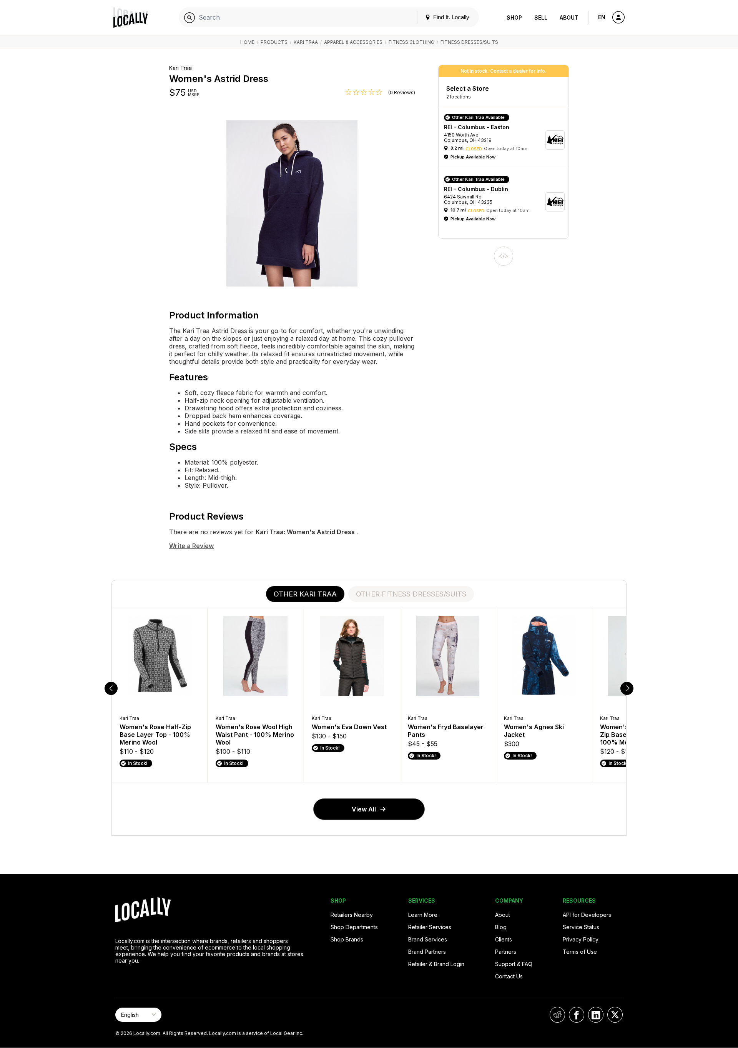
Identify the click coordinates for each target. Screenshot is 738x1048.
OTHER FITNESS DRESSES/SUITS (411, 594)
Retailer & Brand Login (436, 964)
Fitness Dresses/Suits (469, 42)
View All (364, 809)
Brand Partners (427, 951)
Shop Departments (354, 927)
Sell (540, 17)
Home (247, 42)
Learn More (422, 914)
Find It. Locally (450, 17)
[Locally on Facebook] (576, 1015)
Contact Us (509, 976)
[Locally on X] (615, 1015)
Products (274, 42)
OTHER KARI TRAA (305, 594)
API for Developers (587, 914)
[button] (506, 140)
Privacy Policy (580, 939)
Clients (503, 939)
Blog (501, 927)
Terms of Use (580, 951)
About (569, 17)
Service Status (581, 927)
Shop (514, 17)
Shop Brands (347, 939)
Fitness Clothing (411, 42)
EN (601, 17)
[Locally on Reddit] (557, 1015)
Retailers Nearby (352, 914)
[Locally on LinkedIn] (595, 1015)
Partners (505, 951)
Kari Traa (306, 42)
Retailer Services (429, 927)
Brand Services (427, 939)
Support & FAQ (513, 964)
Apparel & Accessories (353, 42)
